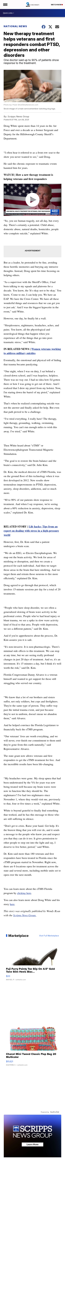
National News (15, 26)
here (12, 904)
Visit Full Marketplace (49, 936)
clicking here (24, 893)
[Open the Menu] (5, 4)
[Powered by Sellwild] (54, 1112)
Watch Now (56, 5)
